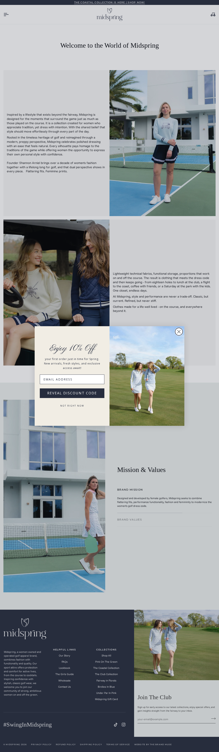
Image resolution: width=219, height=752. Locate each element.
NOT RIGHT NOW (72, 405)
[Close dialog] (179, 331)
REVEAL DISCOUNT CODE (72, 393)
